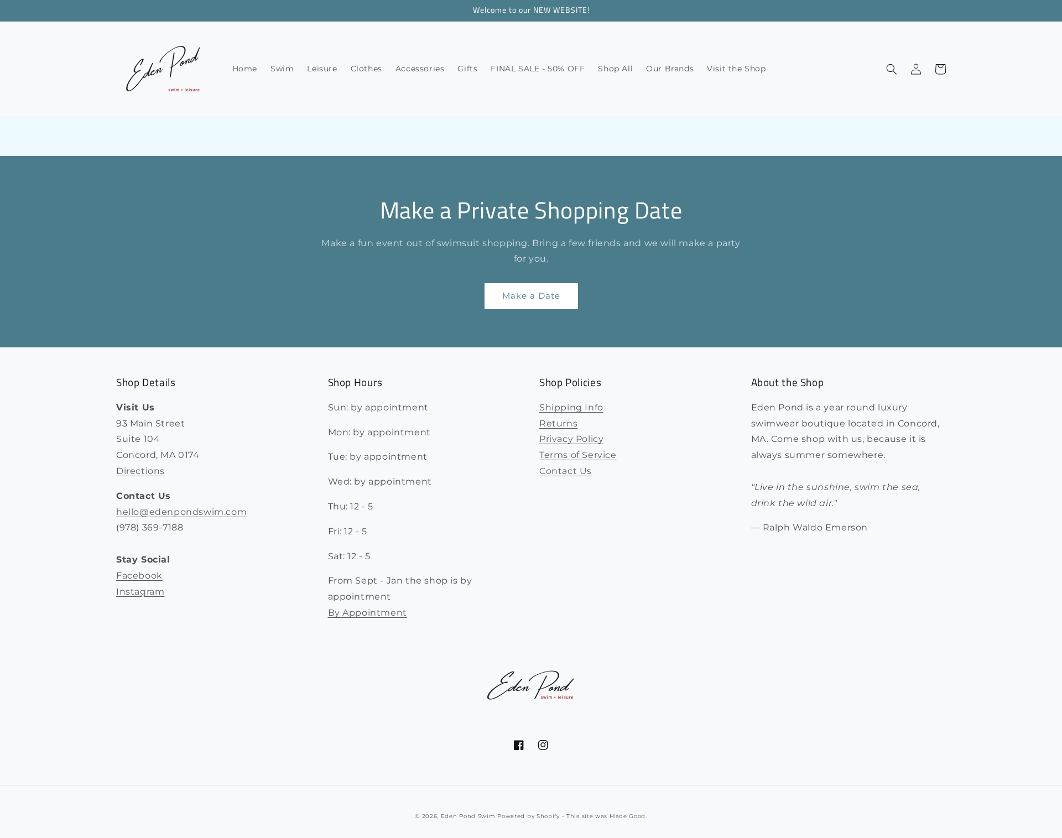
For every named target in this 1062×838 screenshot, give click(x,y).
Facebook (139, 575)
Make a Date (531, 295)
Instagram (140, 591)
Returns (558, 423)
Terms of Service (578, 455)
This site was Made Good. (606, 816)
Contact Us (565, 471)
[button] (891, 69)
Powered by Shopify (528, 816)
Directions (140, 471)
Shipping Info (571, 407)
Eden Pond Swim (468, 816)
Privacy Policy (571, 439)
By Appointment (367, 612)
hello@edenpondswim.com (181, 512)
